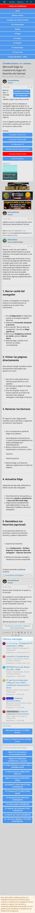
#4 (31, 587)
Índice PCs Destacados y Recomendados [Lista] (17, 753)
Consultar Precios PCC (17, 135)
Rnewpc (9, 659)
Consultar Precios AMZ (17, 139)
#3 (31, 246)
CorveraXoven (9, 77)
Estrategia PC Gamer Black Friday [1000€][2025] (17, 786)
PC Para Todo (17, 52)
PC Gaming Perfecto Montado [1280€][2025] (17, 799)
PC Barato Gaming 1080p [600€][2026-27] (17, 773)
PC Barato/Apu (17, 48)
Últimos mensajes (12, 639)
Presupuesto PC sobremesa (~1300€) (19, 644)
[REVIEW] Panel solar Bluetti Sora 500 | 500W (18, 668)
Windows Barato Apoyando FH (17, 149)
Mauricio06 (10, 703)
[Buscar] (31, 2)
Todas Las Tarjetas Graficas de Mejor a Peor (17, 740)
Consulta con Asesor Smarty (17, 20)
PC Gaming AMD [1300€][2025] (17, 804)
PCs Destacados (17, 25)
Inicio (17, 11)
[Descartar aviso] (33, 897)
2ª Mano (17, 34)
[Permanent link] (16, 295)
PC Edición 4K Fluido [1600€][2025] (17, 815)
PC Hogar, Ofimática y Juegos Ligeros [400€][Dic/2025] (17, 766)
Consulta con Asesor (22, 91)
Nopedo (9, 672)
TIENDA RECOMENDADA (18, 6)
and (14, 575)
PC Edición (18, 43)
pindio (8, 716)
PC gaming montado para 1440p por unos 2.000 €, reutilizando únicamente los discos (17, 684)
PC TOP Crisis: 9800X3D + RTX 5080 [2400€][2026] (17, 820)
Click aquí (23, 230)
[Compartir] (28, 87)
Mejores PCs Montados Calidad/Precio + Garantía (17, 760)
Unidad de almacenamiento (14, 699)
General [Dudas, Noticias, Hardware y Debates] (18, 660)
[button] (4, 2)
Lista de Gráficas (17, 159)
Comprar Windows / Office (17, 57)
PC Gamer (17, 38)
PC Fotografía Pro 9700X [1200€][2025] (17, 792)
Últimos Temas (17, 15)
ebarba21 (9, 690)
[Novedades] (27, 2)
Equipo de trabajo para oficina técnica (17, 712)
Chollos (17, 29)
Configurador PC (17, 144)
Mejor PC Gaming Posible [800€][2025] (17, 779)
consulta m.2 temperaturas (17, 656)
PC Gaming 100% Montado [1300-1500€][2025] (17, 809)
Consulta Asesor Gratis (17, 154)
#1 (31, 87)
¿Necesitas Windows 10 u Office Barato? (17, 731)
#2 (31, 219)
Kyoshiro (9, 648)
